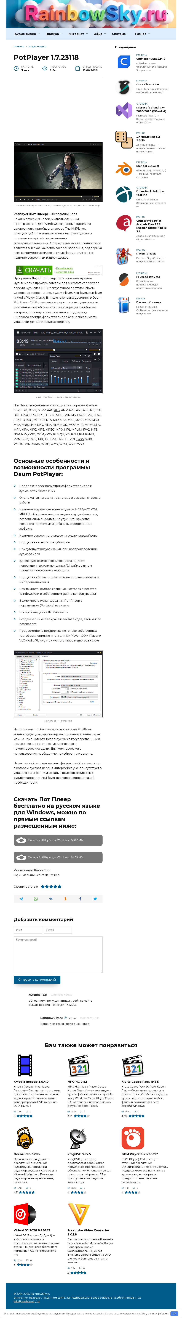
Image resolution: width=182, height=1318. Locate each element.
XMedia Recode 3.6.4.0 (31, 1081)
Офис (98, 34)
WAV (80, 439)
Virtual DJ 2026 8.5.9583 (32, 1230)
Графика (52, 34)
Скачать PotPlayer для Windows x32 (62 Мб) (56, 840)
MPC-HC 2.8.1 (77, 1081)
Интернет (76, 34)
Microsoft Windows (81, 283)
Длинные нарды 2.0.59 (148, 138)
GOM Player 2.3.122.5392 (140, 1154)
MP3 (97, 424)
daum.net (52, 875)
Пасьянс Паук (146, 253)
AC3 (57, 410)
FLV (16, 420)
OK (174, 1313)
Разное (140, 34)
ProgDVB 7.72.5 (79, 1154)
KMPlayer (80, 293)
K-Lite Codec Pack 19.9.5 (140, 1081)
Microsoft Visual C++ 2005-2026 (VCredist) (151, 109)
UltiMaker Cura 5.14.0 (150, 58)
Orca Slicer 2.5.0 (147, 84)
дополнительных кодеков (49, 321)
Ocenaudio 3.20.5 (27, 1154)
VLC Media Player (31, 640)
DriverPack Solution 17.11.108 (150, 193)
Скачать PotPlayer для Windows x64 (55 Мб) (55, 857)
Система (119, 34)
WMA (36, 444)
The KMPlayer (75, 228)
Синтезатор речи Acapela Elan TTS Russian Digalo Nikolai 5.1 (151, 226)
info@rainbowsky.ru (26, 1301)
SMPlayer (95, 293)
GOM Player (63, 293)
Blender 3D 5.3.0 (147, 166)
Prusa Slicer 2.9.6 (148, 276)
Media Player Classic (31, 297)
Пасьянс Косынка (148, 302)
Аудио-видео (25, 34)
